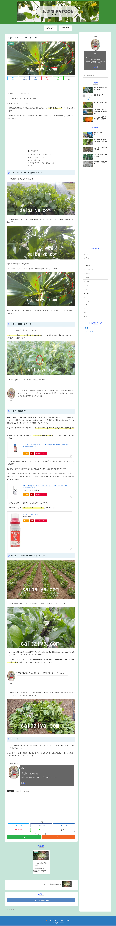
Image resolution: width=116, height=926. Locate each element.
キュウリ (86, 262)
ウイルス (18, 791)
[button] (69, 78)
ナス (85, 289)
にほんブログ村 (88, 331)
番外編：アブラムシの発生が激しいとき (42, 163)
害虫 (24, 791)
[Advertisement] (41, 86)
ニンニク (86, 293)
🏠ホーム (48, 920)
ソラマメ (11, 791)
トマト (86, 285)
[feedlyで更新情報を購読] (22, 783)
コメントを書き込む (41, 900)
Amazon (26, 453)
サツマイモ (87, 265)
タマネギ (86, 281)
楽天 (32, 453)
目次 (32, 151)
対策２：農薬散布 (35, 160)
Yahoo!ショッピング (41, 453)
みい (23, 768)
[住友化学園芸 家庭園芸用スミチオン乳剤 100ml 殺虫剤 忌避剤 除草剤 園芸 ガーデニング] (15, 448)
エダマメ (86, 254)
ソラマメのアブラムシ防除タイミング (41, 154)
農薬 (28, 791)
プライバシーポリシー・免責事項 (61, 920)
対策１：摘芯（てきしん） (38, 157)
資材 (85, 316)
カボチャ (86, 258)
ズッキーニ (87, 273)
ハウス (86, 297)
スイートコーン (88, 269)
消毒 (85, 308)
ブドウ (86, 305)
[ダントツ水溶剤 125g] (15, 530)
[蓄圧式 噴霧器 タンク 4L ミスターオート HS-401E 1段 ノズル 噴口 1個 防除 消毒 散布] (15, 490)
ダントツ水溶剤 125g (30, 514)
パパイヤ (86, 301)
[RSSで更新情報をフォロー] (25, 783)
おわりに (32, 165)
